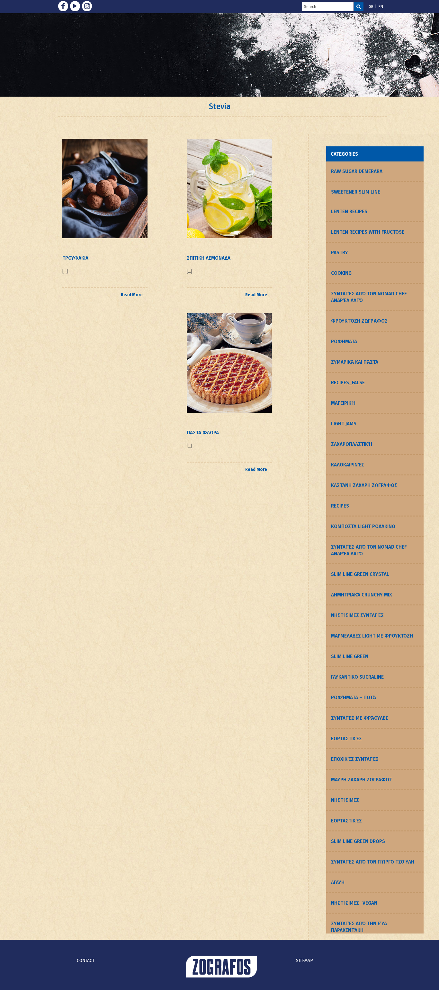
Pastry (339, 252)
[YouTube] (75, 6)
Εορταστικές (346, 738)
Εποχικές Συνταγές (355, 759)
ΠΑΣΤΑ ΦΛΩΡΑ (203, 432)
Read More (132, 295)
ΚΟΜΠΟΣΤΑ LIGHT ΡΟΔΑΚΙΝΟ (363, 526)
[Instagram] (87, 6)
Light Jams (343, 423)
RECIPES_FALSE (348, 382)
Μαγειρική (343, 403)
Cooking (341, 273)
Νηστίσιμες (345, 800)
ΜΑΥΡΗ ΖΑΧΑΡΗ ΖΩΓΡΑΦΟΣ (361, 779)
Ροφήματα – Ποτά (353, 697)
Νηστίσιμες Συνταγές (357, 615)
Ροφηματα (344, 341)
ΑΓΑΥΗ (338, 882)
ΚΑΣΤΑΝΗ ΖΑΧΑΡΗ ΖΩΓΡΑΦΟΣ (364, 485)
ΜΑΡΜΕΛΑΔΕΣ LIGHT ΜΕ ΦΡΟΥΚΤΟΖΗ (372, 635)
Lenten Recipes (349, 211)
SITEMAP (304, 960)
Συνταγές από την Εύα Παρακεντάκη (359, 927)
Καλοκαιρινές (347, 464)
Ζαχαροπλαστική (351, 444)
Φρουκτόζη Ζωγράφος (359, 320)
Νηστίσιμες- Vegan (354, 902)
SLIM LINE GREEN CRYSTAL (360, 574)
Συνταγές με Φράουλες (359, 718)
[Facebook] (63, 6)
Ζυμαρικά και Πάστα (354, 362)
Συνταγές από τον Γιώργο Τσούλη (372, 861)
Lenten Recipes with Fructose (367, 232)
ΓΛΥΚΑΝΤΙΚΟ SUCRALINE (357, 676)
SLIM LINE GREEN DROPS (358, 841)
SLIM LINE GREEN (349, 656)
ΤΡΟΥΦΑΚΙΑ (75, 258)
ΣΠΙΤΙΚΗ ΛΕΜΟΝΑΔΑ (208, 258)
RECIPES (340, 505)
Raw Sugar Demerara (356, 171)
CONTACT (85, 960)
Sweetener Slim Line (355, 191)
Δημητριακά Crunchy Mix (361, 594)
